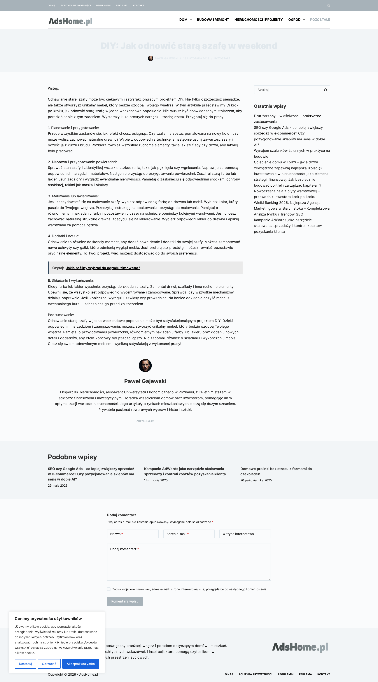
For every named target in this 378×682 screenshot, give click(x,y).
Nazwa (116, 534)
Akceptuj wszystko (81, 664)
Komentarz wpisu (124, 601)
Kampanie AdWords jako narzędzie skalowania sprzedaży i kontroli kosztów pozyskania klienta (288, 226)
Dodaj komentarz (124, 549)
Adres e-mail (177, 534)
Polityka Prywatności (76, 5)
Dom (183, 20)
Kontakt (138, 5)
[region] (57, 642)
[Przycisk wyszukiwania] (325, 89)
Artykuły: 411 (145, 420)
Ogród (294, 20)
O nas (51, 5)
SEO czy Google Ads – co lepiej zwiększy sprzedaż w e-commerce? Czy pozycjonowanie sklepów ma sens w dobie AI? (91, 473)
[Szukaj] (328, 5)
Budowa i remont (213, 20)
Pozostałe (320, 20)
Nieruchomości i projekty (258, 20)
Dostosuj (25, 664)
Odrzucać (49, 664)
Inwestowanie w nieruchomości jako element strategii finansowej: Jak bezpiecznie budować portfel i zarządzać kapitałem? (291, 179)
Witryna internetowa (238, 534)
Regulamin (103, 5)
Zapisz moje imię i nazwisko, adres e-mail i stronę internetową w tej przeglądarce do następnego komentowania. (189, 589)
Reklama (122, 5)
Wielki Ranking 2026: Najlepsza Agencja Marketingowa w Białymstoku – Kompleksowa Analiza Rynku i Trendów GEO (292, 208)
